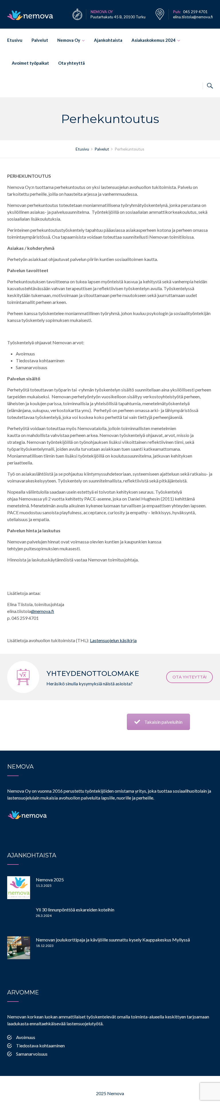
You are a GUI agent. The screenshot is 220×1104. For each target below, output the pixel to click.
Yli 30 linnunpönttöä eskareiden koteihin (75, 909)
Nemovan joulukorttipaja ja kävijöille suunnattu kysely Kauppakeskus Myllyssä (113, 939)
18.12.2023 (45, 945)
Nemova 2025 (50, 879)
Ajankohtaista (108, 40)
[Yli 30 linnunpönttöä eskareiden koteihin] (18, 917)
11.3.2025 (44, 885)
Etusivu (14, 40)
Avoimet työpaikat (30, 63)
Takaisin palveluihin (163, 722)
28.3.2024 (44, 915)
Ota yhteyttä (71, 63)
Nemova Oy (68, 40)
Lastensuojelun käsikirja (113, 640)
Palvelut (40, 40)
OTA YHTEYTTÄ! (189, 677)
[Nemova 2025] (18, 887)
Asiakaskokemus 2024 (153, 40)
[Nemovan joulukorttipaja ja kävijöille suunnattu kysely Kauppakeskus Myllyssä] (18, 947)
